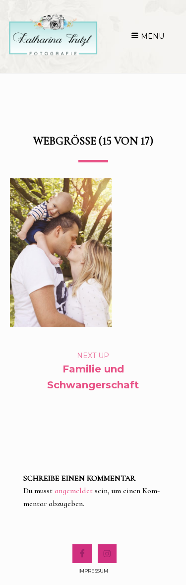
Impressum (93, 571)
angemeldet (74, 491)
